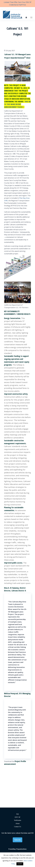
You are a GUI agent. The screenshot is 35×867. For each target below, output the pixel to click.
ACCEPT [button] (20, 864)
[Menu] (31, 15)
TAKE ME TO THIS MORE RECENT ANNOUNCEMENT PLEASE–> (17, 104)
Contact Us (17, 826)
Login (26, 17)
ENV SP (17, 817)
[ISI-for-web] (14, 15)
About (17, 823)
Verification (17, 820)
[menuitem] (31, 15)
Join (17, 814)
